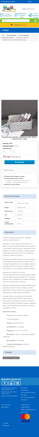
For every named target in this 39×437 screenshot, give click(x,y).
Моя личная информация (28, 397)
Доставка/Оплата (5, 1)
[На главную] (3, 35)
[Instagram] (18, 383)
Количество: (7, 148)
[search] (35, 21)
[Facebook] (4, 383)
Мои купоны (24, 399)
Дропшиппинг (5, 407)
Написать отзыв (8, 170)
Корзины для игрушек (8, 37)
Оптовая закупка (6, 404)
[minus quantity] (11, 151)
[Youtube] (11, 383)
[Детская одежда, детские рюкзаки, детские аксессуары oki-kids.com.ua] (9, 8)
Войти (29, 1)
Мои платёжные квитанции (28, 392)
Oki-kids (16, 146)
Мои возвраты (25, 390)
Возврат (13, 1)
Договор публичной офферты (9, 396)
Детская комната (11, 35)
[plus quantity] (14, 151)
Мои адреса (24, 395)
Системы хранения (24, 35)
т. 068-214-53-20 (27, 9)
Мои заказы (24, 388)
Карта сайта (24, 412)
